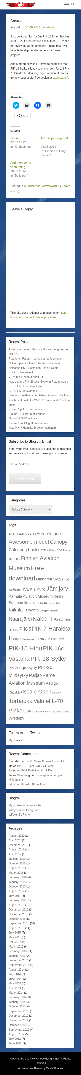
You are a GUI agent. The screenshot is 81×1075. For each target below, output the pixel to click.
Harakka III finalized (33, 784)
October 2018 (17, 863)
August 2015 (16, 928)
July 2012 (15, 1038)
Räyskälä (15, 692)
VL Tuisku (65, 711)
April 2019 (15, 854)
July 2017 (15, 895)
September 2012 (19, 1029)
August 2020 (16, 835)
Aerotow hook (50, 533)
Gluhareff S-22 (48, 579)
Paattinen (62, 619)
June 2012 (15, 1043)
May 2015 (15, 937)
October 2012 (17, 1025)
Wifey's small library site (24, 810)
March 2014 (16, 992)
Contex (43, 550)
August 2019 (16, 849)
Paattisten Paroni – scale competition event (36, 358)
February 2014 (18, 997)
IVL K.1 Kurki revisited (23, 390)
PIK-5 (25, 629)
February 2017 (18, 900)
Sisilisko (56, 692)
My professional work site (25, 805)
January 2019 (17, 858)
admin (50, 27)
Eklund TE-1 (55, 550)
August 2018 (16, 868)
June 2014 (15, 978)
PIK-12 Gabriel (51, 639)
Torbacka (21, 701)
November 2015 (18, 914)
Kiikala (16, 610)
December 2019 (18, 845)
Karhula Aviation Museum (31, 596)
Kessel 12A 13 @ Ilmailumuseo (28, 423)
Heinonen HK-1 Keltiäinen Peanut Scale (33, 367)
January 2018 (17, 882)
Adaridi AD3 (27, 534)
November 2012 (18, 1020)
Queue (15, 138)
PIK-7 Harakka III (25, 639)
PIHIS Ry (13, 629)
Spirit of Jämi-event (21, 372)
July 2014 (15, 974)
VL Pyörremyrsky (35, 711)
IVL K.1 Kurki (34, 589)
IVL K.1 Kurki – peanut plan (26, 386)
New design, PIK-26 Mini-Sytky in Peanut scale (38, 381)
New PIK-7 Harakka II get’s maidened (32, 427)
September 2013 (19, 1011)
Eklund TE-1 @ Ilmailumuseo (27, 414)
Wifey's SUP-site (19, 814)
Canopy (58, 542)
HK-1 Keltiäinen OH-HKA (36, 770)
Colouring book (23, 549)
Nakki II (43, 618)
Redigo (52, 683)
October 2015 (17, 918)
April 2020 (15, 840)
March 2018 (16, 872)
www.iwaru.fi (60, 77)
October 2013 (17, 1006)
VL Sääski (54, 711)
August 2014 (16, 969)
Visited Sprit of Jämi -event (26, 409)
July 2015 (15, 932)
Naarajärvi (20, 619)
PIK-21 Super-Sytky (23, 668)
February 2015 (18, 951)
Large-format (49, 610)
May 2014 (15, 983)
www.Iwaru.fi (50, 186)
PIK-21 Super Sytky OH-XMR (35, 766)
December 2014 (18, 960)
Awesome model (29, 542)
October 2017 (17, 886)
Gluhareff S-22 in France (24, 418)
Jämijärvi (58, 588)
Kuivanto (31, 610)
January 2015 (17, 955)
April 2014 (15, 988)
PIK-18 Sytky (48, 658)
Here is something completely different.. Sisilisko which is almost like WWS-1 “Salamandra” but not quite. (40, 400)
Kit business (32, 186)
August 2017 (16, 891)
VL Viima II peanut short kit (26, 376)
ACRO (13, 534)
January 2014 (17, 1002)
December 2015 (18, 909)
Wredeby (16, 718)
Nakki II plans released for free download (34, 363)
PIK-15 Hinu (25, 648)
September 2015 (19, 923)
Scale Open (37, 692)
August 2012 (16, 1034)
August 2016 (16, 905)
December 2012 (18, 1015)
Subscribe (24, 478)
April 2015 (15, 941)
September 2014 (19, 964)
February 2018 (18, 877)
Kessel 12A (54, 603)
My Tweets (15, 740)
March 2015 (16, 946)
